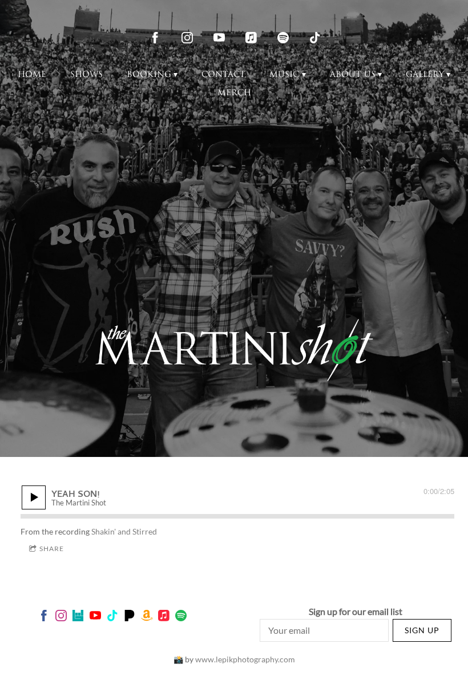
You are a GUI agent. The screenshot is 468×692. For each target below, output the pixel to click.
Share (51, 548)
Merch (234, 93)
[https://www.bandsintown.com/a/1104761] (78, 617)
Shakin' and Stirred (124, 531)
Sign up (422, 630)
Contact (223, 75)
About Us (353, 75)
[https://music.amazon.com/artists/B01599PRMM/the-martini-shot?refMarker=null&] (146, 617)
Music (284, 75)
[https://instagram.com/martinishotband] (187, 37)
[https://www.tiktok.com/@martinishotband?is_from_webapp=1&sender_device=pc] (112, 617)
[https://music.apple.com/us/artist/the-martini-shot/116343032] (251, 37)
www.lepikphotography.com (245, 659)
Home (32, 75)
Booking (149, 75)
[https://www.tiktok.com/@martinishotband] (315, 37)
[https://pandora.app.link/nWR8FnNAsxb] (129, 617)
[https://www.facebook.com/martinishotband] (155, 37)
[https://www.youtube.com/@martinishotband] (219, 37)
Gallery (425, 75)
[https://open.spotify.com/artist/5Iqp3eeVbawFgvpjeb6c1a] (283, 37)
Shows (86, 75)
